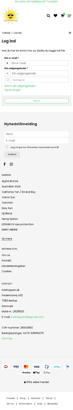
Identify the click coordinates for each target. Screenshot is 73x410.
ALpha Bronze (10, 181)
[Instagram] (13, 164)
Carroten (7, 202)
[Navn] (36, 134)
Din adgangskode (16, 68)
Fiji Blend (7, 213)
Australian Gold (11, 186)
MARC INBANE (10, 229)
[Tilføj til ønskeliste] (55, 16)
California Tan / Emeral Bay (18, 192)
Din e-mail (11, 58)
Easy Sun (7, 208)
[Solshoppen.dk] (12, 16)
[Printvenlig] (70, 32)
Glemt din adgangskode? (20, 86)
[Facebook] (6, 164)
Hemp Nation (10, 219)
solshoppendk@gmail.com (27, 317)
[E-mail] (36, 140)
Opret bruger (12, 90)
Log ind (36, 100)
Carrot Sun (8, 197)
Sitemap (7, 338)
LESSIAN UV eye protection (18, 224)
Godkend (12, 154)
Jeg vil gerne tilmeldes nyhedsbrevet (34, 147)
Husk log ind (18, 80)
